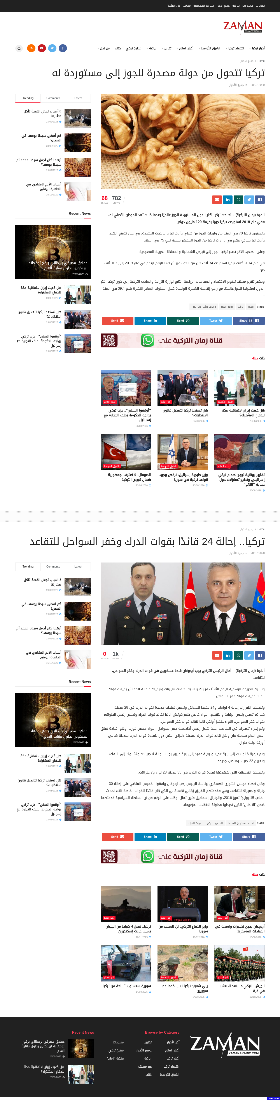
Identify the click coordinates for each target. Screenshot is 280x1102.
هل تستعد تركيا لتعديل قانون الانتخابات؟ (185, 413)
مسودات (118, 1042)
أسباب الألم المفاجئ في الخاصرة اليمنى (43, 186)
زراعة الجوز (227, 306)
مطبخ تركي (133, 48)
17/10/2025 (256, 997)
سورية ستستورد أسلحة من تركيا (127, 986)
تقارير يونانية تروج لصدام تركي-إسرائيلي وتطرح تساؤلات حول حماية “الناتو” (241, 479)
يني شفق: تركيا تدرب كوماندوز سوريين (184, 988)
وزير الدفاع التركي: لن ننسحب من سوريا (183, 929)
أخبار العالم (186, 48)
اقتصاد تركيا (236, 48)
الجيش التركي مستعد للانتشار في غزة (242, 988)
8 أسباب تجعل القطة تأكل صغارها (42, 113)
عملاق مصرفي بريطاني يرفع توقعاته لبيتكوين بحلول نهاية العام (58, 265)
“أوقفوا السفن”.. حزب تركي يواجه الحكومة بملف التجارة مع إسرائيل (127, 415)
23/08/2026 (256, 421)
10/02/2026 (199, 937)
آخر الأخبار (223, 977)
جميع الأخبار (223, 5)
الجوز (251, 306)
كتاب (118, 48)
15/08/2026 (256, 937)
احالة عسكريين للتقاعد (241, 823)
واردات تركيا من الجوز (204, 306)
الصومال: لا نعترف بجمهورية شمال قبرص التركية (129, 477)
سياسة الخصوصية (203, 5)
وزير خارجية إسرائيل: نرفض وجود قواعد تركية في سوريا (183, 477)
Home (261, 61)
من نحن (105, 48)
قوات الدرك (195, 823)
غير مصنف (145, 1067)
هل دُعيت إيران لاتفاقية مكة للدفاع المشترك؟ (243, 413)
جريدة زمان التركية (242, 5)
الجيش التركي (214, 823)
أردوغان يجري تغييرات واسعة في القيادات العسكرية (240, 929)
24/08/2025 (199, 997)
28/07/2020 (258, 85)
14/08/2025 (142, 992)
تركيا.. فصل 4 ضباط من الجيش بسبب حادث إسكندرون (128, 929)
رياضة (152, 48)
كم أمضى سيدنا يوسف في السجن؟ (41, 138)
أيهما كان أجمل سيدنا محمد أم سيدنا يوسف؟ (38, 162)
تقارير (167, 48)
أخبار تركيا (258, 48)
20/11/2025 (142, 937)
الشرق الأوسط (210, 48)
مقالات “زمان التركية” (179, 5)
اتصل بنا (260, 5)
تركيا (240, 306)
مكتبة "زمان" (115, 1058)
